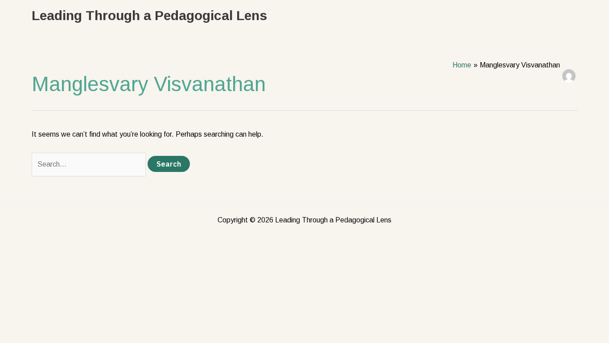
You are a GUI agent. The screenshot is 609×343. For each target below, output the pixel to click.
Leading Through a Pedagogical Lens (149, 15)
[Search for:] (90, 164)
